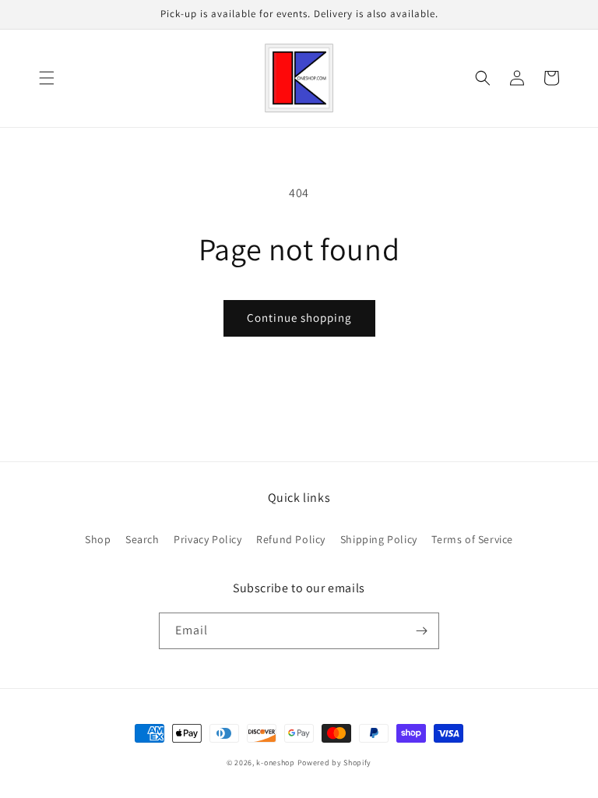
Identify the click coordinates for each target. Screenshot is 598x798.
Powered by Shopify (334, 762)
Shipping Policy (378, 539)
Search (142, 539)
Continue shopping (299, 317)
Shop (98, 539)
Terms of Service (472, 539)
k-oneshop (275, 762)
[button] (47, 78)
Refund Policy (290, 539)
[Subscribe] (421, 631)
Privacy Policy (207, 539)
